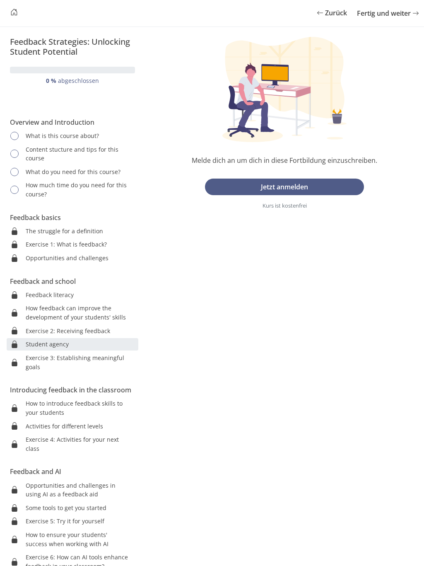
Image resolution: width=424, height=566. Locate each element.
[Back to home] (14, 13)
